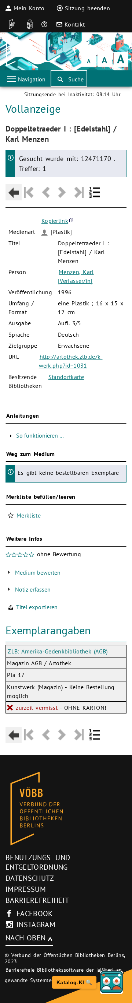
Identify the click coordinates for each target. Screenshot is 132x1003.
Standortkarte (66, 376)
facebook (34, 913)
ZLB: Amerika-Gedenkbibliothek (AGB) (57, 651)
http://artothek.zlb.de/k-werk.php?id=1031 (71, 361)
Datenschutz (30, 878)
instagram (35, 924)
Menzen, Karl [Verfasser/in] (76, 276)
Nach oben (25, 938)
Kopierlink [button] (54, 220)
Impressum (26, 889)
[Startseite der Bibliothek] (15, 51)
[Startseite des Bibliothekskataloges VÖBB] (66, 809)
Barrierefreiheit (37, 900)
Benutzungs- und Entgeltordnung (38, 862)
